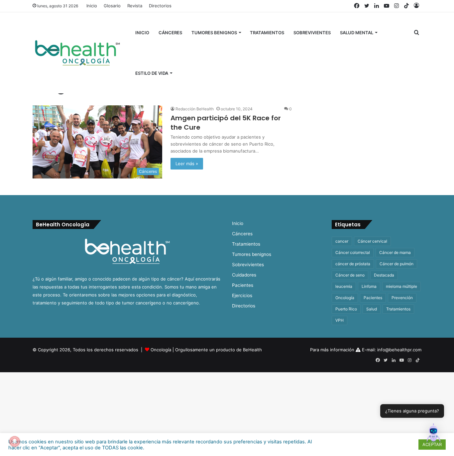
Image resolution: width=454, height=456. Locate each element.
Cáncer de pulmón (396, 263)
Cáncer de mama (395, 252)
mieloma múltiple (401, 286)
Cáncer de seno (350, 275)
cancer (341, 241)
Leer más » (186, 163)
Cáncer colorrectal (352, 252)
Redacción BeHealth (194, 108)
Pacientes (242, 285)
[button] (433, 434)
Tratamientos (267, 32)
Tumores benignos (214, 32)
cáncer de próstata (352, 263)
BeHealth (252, 349)
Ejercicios (242, 295)
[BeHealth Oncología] (77, 52)
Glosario (112, 5)
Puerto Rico (346, 308)
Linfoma (369, 286)
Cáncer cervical (372, 241)
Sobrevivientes (312, 32)
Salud (371, 308)
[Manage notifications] (14, 441)
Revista (134, 5)
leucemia (343, 286)
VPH (339, 320)
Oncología (344, 297)
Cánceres (170, 32)
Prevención (402, 297)
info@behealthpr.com (399, 349)
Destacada (384, 275)
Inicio (91, 5)
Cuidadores (244, 275)
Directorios (160, 5)
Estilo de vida (151, 73)
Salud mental (356, 32)
